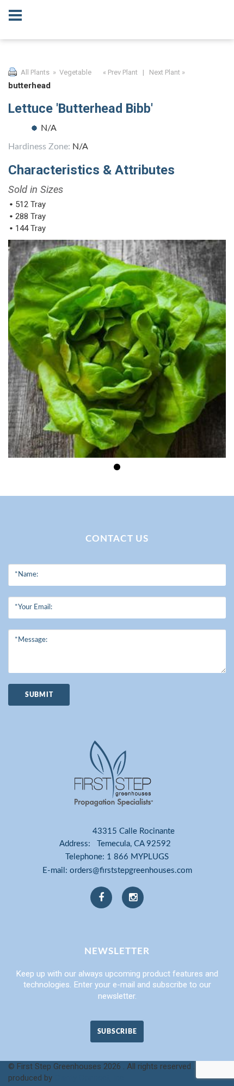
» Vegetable (71, 72)
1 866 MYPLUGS (138, 857)
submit (39, 694)
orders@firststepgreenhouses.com (131, 870)
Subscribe (117, 1031)
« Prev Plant (119, 72)
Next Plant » (168, 72)
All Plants (35, 72)
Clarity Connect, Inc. (90, 1078)
